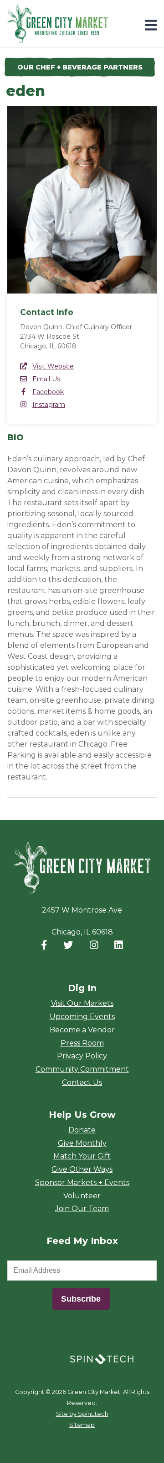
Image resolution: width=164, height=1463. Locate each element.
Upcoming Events (82, 1016)
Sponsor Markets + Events (82, 1182)
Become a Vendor (82, 1029)
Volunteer (82, 1195)
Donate (82, 1130)
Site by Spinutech (82, 1413)
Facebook (48, 392)
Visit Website (53, 366)
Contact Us (82, 1082)
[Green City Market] (82, 868)
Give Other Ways (82, 1169)
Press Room (82, 1043)
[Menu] (151, 25)
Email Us (46, 379)
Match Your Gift (82, 1156)
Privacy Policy (82, 1056)
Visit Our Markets (82, 1003)
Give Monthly (82, 1143)
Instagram (48, 404)
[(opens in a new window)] (101, 1358)
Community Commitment (82, 1069)
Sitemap (82, 1424)
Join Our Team (82, 1208)
